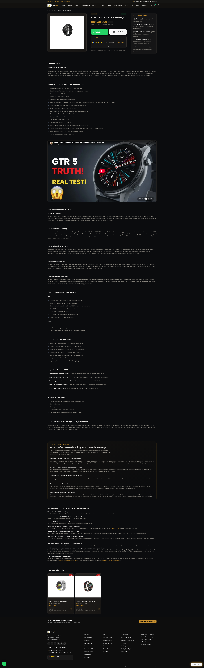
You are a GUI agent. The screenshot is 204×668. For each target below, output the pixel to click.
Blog (104, 634)
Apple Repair (124, 634)
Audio (76, 5)
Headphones (87, 654)
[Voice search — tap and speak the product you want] (154, 5)
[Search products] (151, 5)
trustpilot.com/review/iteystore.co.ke (110, 560)
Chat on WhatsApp (147, 621)
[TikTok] (52, 643)
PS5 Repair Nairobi (126, 637)
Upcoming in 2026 (108, 637)
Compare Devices (107, 640)
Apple (70, 5)
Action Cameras (85, 5)
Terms (139, 666)
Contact (118, 666)
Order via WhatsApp (98, 31)
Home (48, 10)
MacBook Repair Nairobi (127, 640)
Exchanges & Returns (127, 646)
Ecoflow (94, 5)
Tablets (137, 5)
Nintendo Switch (88, 649)
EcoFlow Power (88, 651)
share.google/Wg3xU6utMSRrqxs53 (68, 560)
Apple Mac (87, 640)
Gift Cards (87, 657)
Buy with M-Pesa (107, 643)
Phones (109, 5)
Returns (135, 666)
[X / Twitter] (61, 643)
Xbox (85, 646)
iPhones (63, 5)
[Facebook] (55, 643)
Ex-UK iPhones (129, 5)
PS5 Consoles (88, 643)
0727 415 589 (138, 1)
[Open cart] (158, 5)
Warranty (123, 643)
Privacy (144, 666)
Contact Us (124, 651)
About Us (105, 651)
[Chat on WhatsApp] (4, 664)
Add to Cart (119, 32)
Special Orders (107, 649)
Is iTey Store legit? (126, 649)
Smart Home (118, 5)
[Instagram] (48, 643)
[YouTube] (58, 643)
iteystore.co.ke (116, 528)
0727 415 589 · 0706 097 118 (57, 647)
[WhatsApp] (64, 643)
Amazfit (54, 10)
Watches (144, 5)
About (113, 666)
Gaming (102, 5)
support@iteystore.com (150, 1)
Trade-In (105, 646)
